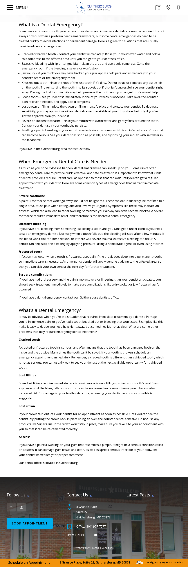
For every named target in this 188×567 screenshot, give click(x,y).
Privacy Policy (82, 547)
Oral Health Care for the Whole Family (152, 525)
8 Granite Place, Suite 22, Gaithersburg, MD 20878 (94, 562)
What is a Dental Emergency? (51, 24)
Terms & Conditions (103, 547)
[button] (17, 7)
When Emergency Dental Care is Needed (63, 161)
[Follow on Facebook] (11, 507)
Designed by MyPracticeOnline (165, 562)
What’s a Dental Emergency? (50, 310)
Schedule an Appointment (29, 562)
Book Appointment (30, 523)
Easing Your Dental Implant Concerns (151, 516)
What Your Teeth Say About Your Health (153, 506)
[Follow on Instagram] (21, 507)
